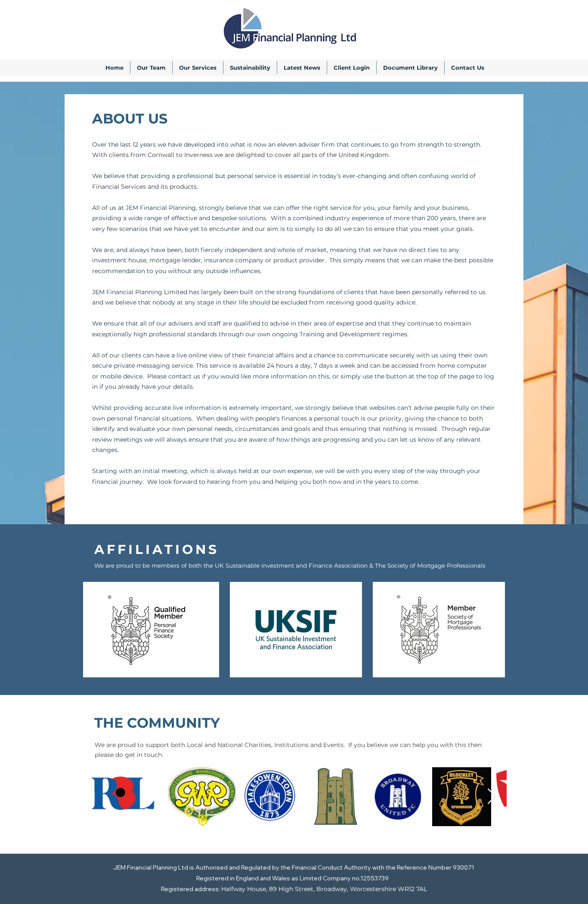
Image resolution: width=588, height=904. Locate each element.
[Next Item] (492, 796)
